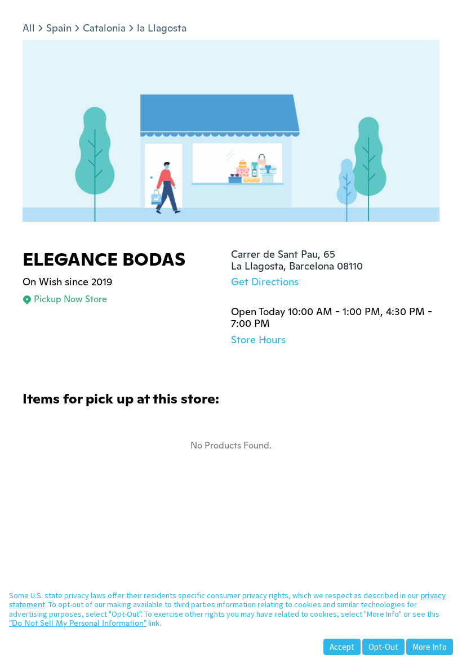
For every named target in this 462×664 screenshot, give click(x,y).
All (29, 27)
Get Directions (265, 281)
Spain (59, 27)
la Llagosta (161, 27)
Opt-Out (383, 646)
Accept (342, 646)
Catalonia (104, 27)
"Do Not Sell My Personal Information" (77, 623)
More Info (429, 646)
